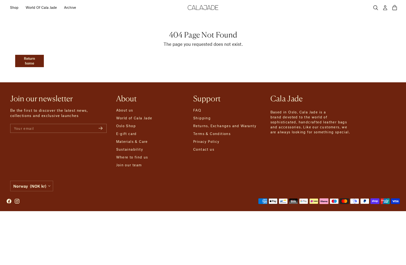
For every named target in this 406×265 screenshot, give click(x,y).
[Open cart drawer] (394, 7)
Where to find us (132, 157)
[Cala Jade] (203, 7)
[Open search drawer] (375, 7)
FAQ (197, 110)
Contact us (203, 149)
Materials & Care (132, 141)
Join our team (129, 165)
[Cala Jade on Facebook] (9, 201)
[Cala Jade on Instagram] (17, 201)
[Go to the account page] (385, 7)
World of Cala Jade (134, 118)
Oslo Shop (126, 126)
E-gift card (126, 133)
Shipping (202, 118)
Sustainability (129, 149)
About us (124, 110)
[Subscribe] (101, 128)
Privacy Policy (206, 141)
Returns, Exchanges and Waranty (224, 126)
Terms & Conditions (212, 133)
